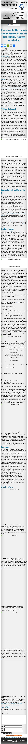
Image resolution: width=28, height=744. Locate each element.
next (17, 705)
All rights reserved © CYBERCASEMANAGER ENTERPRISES (14, 741)
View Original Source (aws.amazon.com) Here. (11, 703)
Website (3, 730)
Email (2, 728)
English (12, 24)
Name (2, 726)
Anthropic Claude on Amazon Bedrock (17, 221)
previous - (12, 705)
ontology (8, 272)
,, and (14, 741)
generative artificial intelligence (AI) (19, 88)
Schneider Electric (5, 56)
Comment (5, 714)
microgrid (3, 79)
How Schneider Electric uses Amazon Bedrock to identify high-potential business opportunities (14, 35)
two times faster (21, 224)
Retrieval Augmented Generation (13, 231)
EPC (17, 302)
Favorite (3, 48)
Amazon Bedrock (5, 88)
